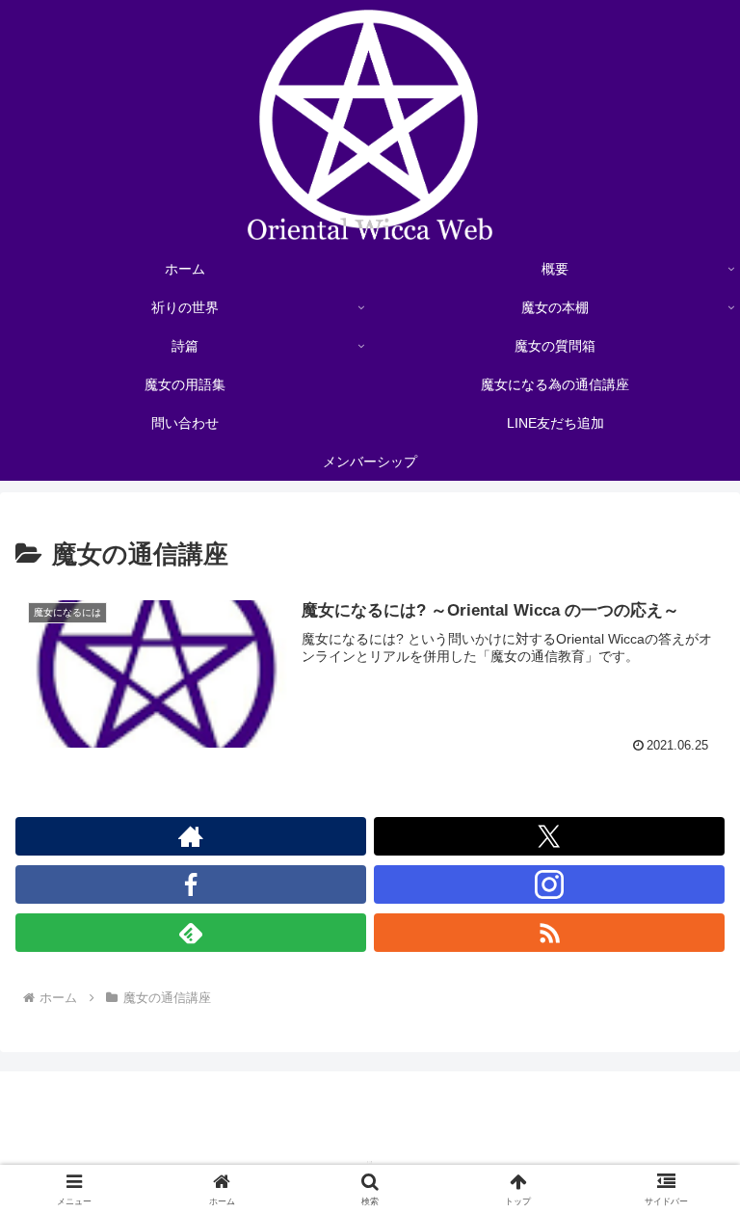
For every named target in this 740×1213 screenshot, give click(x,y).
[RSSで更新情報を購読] (549, 932)
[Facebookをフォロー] (190, 884)
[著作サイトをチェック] (190, 836)
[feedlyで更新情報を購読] (190, 932)
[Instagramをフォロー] (549, 884)
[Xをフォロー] (549, 836)
